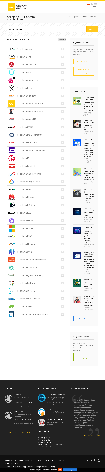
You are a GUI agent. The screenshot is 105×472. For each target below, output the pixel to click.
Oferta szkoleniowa (89, 16)
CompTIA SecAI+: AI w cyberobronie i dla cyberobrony (90, 213)
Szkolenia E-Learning (47, 467)
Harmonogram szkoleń (84, 71)
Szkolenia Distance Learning (15, 467)
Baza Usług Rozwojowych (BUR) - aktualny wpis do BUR (90, 301)
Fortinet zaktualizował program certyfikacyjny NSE (91, 125)
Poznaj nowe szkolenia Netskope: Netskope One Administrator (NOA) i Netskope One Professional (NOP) (91, 261)
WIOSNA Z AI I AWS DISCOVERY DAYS (89, 283)
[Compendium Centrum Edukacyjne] (17, 7)
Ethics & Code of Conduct (47, 447)
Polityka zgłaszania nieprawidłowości (51, 444)
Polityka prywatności (45, 440)
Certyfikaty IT (59, 460)
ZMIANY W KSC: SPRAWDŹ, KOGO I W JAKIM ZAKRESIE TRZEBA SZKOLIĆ (88, 235)
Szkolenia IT (49, 460)
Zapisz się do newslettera (19, 433)
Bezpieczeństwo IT (11, 463)
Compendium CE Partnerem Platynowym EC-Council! (90, 194)
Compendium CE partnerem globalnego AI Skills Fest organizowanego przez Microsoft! (92, 174)
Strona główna (74, 16)
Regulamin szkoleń (84, 357)
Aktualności (84, 318)
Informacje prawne (44, 438)
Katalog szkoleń (84, 62)
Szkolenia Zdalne (32, 467)
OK (60, 470)
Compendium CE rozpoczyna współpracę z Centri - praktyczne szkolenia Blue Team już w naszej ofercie (89, 149)
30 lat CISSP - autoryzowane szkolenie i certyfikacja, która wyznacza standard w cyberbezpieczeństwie (94, 104)
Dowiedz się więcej (70, 470)
